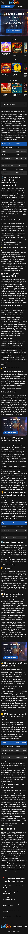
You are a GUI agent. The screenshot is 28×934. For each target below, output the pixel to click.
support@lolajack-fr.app (20, 926)
